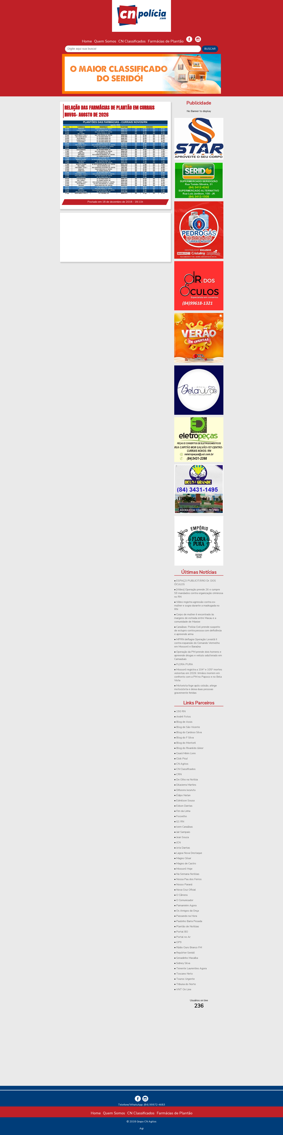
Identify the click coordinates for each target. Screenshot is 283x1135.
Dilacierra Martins (186, 785)
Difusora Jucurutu (186, 790)
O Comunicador (184, 900)
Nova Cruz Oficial (186, 890)
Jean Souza (182, 837)
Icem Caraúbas (184, 827)
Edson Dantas (184, 806)
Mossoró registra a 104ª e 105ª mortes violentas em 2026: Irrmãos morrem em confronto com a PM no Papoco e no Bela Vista (198, 675)
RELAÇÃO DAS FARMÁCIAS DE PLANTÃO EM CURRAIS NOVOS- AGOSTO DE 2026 (110, 111)
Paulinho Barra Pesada (189, 921)
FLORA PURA (184, 664)
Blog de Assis (184, 722)
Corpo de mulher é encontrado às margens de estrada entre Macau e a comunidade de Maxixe (195, 618)
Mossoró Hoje (184, 869)
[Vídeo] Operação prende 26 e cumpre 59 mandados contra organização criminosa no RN (198, 593)
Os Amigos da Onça (187, 911)
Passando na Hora (186, 916)
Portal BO (182, 932)
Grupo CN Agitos (146, 1121)
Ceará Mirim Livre (186, 753)
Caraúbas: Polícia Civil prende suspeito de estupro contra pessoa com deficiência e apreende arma (198, 630)
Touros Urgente (185, 979)
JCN (178, 842)
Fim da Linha (183, 811)
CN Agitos (182, 764)
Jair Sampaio (183, 832)
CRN (179, 774)
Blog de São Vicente (188, 727)
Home (87, 41)
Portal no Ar (183, 937)
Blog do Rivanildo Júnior (189, 748)
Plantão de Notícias (187, 926)
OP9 (179, 942)
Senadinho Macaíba (187, 958)
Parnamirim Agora (186, 905)
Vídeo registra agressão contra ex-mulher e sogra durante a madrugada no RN (196, 605)
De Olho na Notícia (187, 779)
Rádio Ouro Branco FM (189, 947)
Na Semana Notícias (187, 874)
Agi (141, 1128)
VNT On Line (183, 989)
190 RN (181, 711)
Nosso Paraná (184, 884)
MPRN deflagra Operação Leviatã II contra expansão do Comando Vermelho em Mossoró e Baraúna (197, 643)
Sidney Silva (183, 963)
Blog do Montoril (186, 743)
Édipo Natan (183, 795)
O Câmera (182, 895)
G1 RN (180, 821)
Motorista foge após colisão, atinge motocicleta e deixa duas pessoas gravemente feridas (195, 689)
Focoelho (181, 816)
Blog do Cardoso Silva (189, 732)
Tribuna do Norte (186, 984)
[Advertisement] (115, 237)
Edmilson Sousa (185, 800)
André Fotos (183, 716)
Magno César (183, 858)
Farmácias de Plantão (166, 41)
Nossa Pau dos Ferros (189, 879)
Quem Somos (105, 41)
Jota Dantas (183, 848)
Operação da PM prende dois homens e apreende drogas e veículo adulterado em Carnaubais (198, 655)
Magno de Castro (186, 863)
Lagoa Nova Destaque (189, 853)
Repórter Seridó (185, 952)
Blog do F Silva (185, 737)
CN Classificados (132, 41)
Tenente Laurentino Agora (191, 968)
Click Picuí (182, 758)
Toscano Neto (184, 973)
